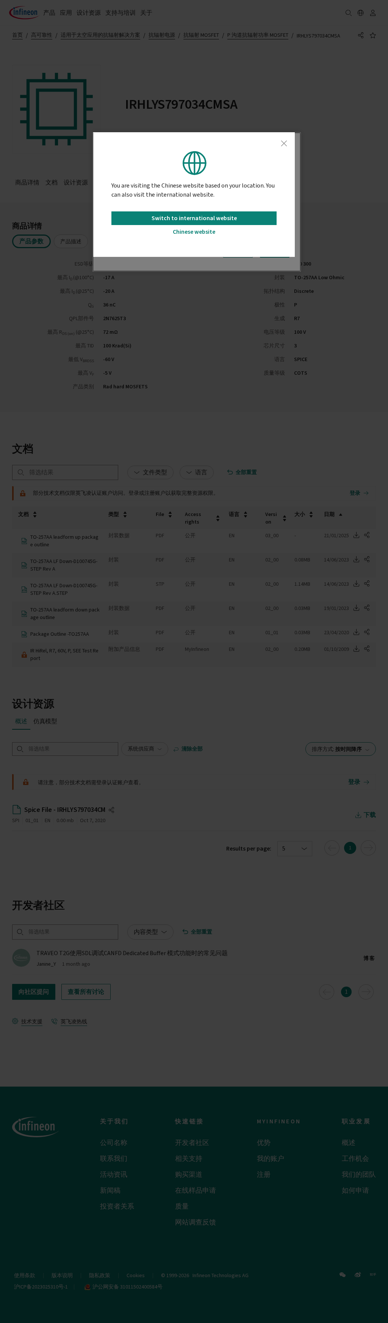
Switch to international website (194, 218)
